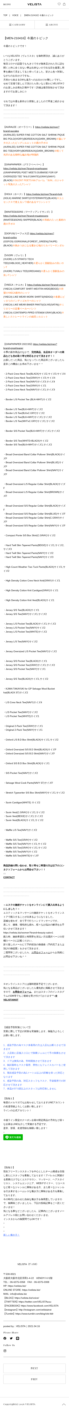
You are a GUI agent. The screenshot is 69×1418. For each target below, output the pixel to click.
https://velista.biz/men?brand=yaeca (46, 284)
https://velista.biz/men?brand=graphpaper (25, 168)
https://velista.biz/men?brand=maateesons (25, 215)
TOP (5, 15)
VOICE (15, 15)
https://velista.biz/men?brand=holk (44, 194)
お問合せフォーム (40, 952)
